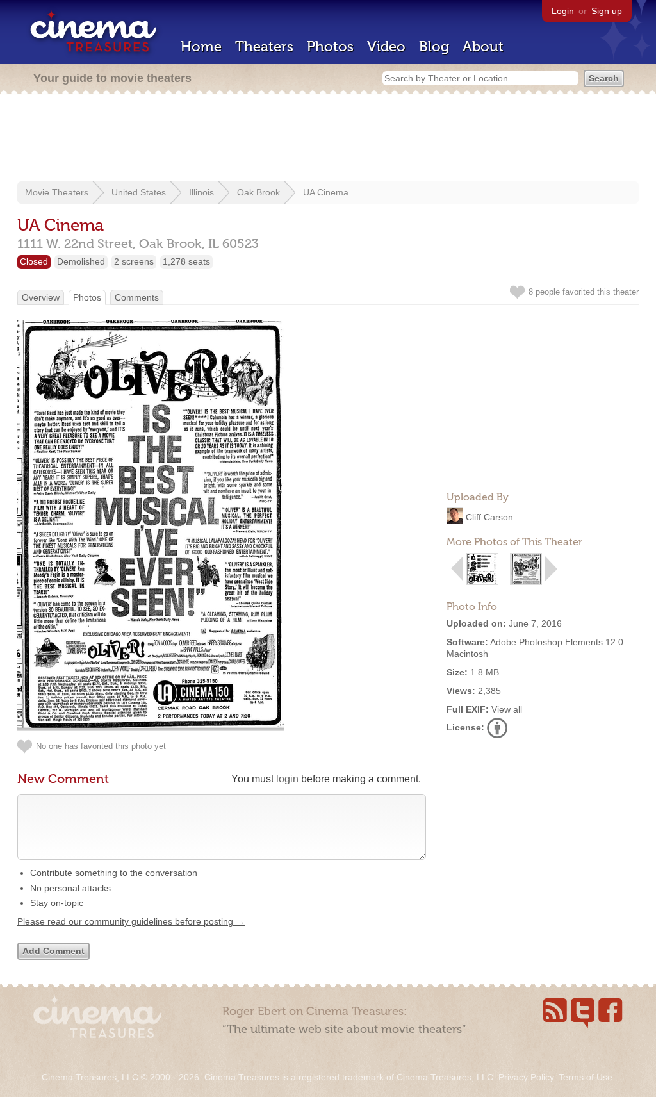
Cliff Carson (489, 517)
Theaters (264, 46)
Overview (41, 297)
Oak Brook (258, 192)
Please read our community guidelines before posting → (131, 921)
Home (201, 46)
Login (563, 11)
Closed (34, 261)
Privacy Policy (526, 1077)
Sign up (606, 11)
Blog (434, 46)
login (287, 778)
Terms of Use (585, 1077)
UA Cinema (325, 192)
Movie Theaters (56, 192)
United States (138, 192)
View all (506, 709)
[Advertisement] (328, 139)
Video (386, 46)
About (483, 46)
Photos (330, 46)
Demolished (81, 261)
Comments (137, 297)
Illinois (201, 192)
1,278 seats (186, 261)
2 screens (134, 261)
